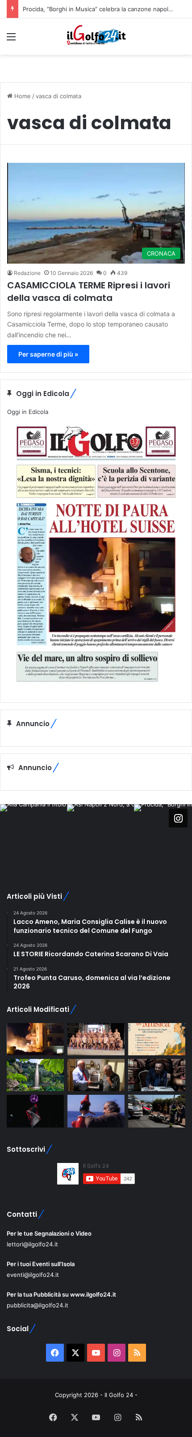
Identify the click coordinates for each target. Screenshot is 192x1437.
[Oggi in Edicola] (96, 688)
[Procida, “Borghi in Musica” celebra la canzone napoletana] (156, 1039)
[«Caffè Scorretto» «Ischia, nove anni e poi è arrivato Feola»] (156, 1075)
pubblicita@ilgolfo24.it (37, 1305)
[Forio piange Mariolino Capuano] (96, 1111)
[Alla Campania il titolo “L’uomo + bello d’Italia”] (96, 1039)
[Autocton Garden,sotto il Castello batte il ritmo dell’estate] (35, 1111)
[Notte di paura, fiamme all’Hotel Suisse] (35, 1039)
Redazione (27, 273)
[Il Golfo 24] (96, 36)
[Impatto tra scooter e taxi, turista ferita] (156, 1111)
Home (22, 96)
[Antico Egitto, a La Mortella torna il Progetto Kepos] (35, 1075)
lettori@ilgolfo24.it (32, 1244)
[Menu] (11, 40)
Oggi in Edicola (27, 411)
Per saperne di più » (48, 354)
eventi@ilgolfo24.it (33, 1274)
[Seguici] (178, 818)
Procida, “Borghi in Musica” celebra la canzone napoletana (103, 9)
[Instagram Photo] (33, 837)
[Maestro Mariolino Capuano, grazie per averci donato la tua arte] (96, 1075)
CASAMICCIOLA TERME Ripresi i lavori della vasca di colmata (88, 291)
